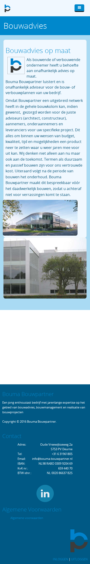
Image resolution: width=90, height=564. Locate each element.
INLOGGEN (60, 559)
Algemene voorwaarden (26, 518)
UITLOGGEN (79, 559)
